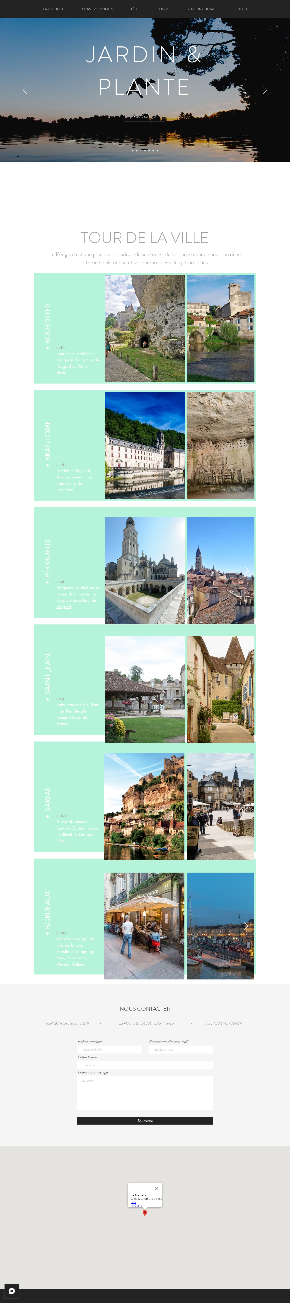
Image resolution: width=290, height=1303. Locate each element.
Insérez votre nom (90, 1042)
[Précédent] (25, 90)
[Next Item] (246, 445)
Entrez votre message (92, 1072)
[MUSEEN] (137, 150)
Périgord (63, 606)
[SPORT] (153, 150)
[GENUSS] (145, 150)
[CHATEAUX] (149, 150)
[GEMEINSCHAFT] (157, 150)
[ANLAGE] (141, 150)
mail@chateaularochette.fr (67, 1023)
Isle (72, 594)
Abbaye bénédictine (74, 477)
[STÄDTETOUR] (132, 150)
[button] (164, 9)
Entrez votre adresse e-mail (168, 1042)
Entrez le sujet (87, 1057)
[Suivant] (265, 90)
